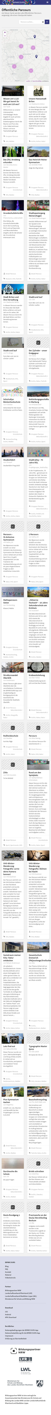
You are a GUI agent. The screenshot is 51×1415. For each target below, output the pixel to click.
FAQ (6, 1269)
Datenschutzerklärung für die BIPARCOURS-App (22, 1333)
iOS (6, 1312)
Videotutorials (10, 1278)
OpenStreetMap (37, 81)
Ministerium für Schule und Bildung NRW (20, 1299)
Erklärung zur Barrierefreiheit (15, 1338)
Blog (7, 1266)
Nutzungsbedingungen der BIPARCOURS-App (21, 1330)
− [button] (5, 35)
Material (8, 1275)
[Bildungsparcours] (19, 2)
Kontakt (8, 1272)
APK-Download (10, 1317)
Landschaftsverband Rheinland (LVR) (18, 1293)
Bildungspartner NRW (13, 1290)
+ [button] (5, 32)
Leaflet (28, 81)
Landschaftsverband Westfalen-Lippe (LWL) (21, 1296)
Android (8, 1314)
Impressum (9, 1336)
